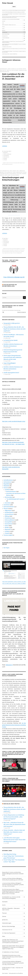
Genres (3, 28)
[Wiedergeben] (4, 770)
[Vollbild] (24, 770)
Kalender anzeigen (21, 312)
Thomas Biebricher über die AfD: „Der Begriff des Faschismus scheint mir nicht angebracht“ (15, 329)
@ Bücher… (4, 30)
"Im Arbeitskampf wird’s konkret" (15, 499)
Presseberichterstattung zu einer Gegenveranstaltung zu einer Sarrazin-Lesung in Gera (14, 49)
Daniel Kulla (7, 248)
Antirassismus (7, 482)
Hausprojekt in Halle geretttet (12, 323)
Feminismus (6, 241)
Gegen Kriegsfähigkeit (10, 363)
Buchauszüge (8, 497)
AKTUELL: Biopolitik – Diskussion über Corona (9, 24)
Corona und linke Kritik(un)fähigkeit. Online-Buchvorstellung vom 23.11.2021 (12, 879)
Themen (3, 26)
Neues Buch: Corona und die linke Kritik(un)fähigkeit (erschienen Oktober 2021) (14, 10)
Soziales (5, 158)
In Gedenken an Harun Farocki (6, 46)
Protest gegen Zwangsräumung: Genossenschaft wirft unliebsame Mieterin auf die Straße (13, 357)
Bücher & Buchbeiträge (8, 926)
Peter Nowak (7, 3)
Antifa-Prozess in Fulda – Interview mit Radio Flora (12, 968)
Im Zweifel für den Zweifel (10, 340)
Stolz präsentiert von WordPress (16, 973)
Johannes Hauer (22, 162)
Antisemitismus (9, 514)
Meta (3, 39)
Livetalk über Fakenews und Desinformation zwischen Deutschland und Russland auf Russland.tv (13, 42)
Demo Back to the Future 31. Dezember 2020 (12, 162)
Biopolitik (5, 152)
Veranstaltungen (4, 32)
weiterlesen (4, 146)
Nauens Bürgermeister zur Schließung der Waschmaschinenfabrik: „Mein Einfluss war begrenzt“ (14, 816)
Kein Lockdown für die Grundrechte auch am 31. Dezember (13, 76)
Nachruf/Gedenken (9, 506)
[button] (3, 312)
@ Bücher (7, 489)
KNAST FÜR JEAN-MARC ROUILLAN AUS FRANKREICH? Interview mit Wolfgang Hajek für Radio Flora (14, 44)
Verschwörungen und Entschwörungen (13, 178)
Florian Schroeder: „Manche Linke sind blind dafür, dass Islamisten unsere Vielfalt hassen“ (14, 832)
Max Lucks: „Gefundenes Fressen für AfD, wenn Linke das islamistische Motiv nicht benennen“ (14, 824)
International (6, 156)
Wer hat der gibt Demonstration (7, 164)
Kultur (6, 525)
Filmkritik (6, 485)
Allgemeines (8, 510)
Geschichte (7, 504)
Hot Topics (6, 547)
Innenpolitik (6, 155)
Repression (8, 529)
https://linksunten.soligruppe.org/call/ (14, 277)
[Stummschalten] (22, 770)
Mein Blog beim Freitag (11, 803)
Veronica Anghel (8, 535)
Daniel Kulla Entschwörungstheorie (15, 248)
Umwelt (5, 159)
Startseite (4, 901)
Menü (14, 6)
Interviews (8, 503)
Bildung (7, 516)
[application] (14, 765)
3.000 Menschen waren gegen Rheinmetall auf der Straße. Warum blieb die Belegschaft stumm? (14, 839)
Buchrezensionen (11, 491)
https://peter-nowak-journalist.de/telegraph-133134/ (13, 421)
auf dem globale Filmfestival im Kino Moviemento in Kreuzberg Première (14, 725)
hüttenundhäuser (7, 154)
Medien (7, 527)
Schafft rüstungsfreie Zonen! (11, 372)
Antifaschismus (9, 512)
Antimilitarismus (8, 480)
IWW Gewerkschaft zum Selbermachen (8, 251)
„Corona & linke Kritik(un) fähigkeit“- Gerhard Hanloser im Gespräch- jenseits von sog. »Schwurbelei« (14, 14)
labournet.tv (9, 665)
